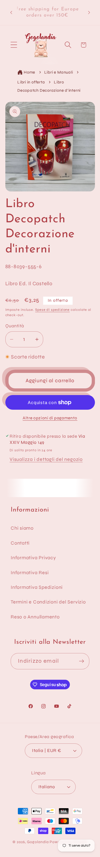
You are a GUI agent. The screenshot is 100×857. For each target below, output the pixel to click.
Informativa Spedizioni (37, 587)
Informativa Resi (30, 573)
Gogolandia (38, 842)
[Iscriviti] (81, 661)
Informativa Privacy (33, 558)
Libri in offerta (31, 82)
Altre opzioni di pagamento (50, 418)
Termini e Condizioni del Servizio (48, 602)
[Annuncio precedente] (11, 12)
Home (29, 72)
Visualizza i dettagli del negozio (46, 459)
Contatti (20, 543)
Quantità (14, 326)
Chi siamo (22, 528)
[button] (13, 45)
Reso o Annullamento (35, 617)
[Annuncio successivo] (89, 12)
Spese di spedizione (52, 310)
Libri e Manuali (58, 72)
